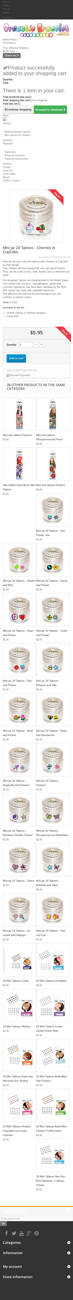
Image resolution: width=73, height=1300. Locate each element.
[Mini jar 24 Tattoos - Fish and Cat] (52, 909)
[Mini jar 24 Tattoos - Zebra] (19, 859)
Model (40, 257)
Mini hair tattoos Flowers (17, 435)
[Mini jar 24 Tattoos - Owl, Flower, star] (52, 509)
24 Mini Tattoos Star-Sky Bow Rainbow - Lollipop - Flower (51, 1181)
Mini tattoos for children (17, 135)
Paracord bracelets (15, 155)
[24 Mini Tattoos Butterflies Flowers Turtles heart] (52, 1105)
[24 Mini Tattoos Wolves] (19, 1005)
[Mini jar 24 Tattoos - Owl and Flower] (19, 659)
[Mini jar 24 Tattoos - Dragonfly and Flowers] (19, 759)
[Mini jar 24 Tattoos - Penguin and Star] (52, 659)
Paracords (10, 152)
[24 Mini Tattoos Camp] (19, 959)
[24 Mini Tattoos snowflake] (52, 959)
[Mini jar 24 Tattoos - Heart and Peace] (19, 609)
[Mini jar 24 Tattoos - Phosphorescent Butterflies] (52, 809)
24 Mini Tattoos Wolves (16, 1026)
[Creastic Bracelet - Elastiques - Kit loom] (36, 30)
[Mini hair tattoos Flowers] (19, 414)
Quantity (11, 344)
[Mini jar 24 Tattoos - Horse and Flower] (52, 559)
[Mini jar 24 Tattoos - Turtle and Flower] (52, 609)
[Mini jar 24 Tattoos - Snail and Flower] (19, 709)
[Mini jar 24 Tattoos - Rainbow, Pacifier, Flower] (19, 809)
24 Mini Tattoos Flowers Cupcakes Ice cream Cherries (17, 1131)
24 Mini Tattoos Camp (16, 980)
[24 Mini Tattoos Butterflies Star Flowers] (52, 1055)
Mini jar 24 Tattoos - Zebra (18, 880)
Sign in (6, 2)
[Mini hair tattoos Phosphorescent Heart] (52, 414)
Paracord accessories (16, 158)
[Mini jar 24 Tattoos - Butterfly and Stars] (52, 859)
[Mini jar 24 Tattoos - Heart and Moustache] (52, 709)
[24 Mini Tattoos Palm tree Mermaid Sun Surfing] (19, 1055)
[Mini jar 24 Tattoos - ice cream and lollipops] (19, 909)
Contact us (7, 18)
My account (12, 1266)
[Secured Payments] (36, 375)
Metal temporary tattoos (18, 131)
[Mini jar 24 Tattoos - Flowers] (52, 759)
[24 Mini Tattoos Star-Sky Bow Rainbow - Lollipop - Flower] (52, 1155)
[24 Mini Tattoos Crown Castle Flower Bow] (52, 1005)
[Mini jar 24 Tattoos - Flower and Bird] (19, 559)
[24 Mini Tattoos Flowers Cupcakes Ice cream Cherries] (19, 1105)
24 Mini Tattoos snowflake (51, 980)
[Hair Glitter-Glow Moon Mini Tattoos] (19, 464)
